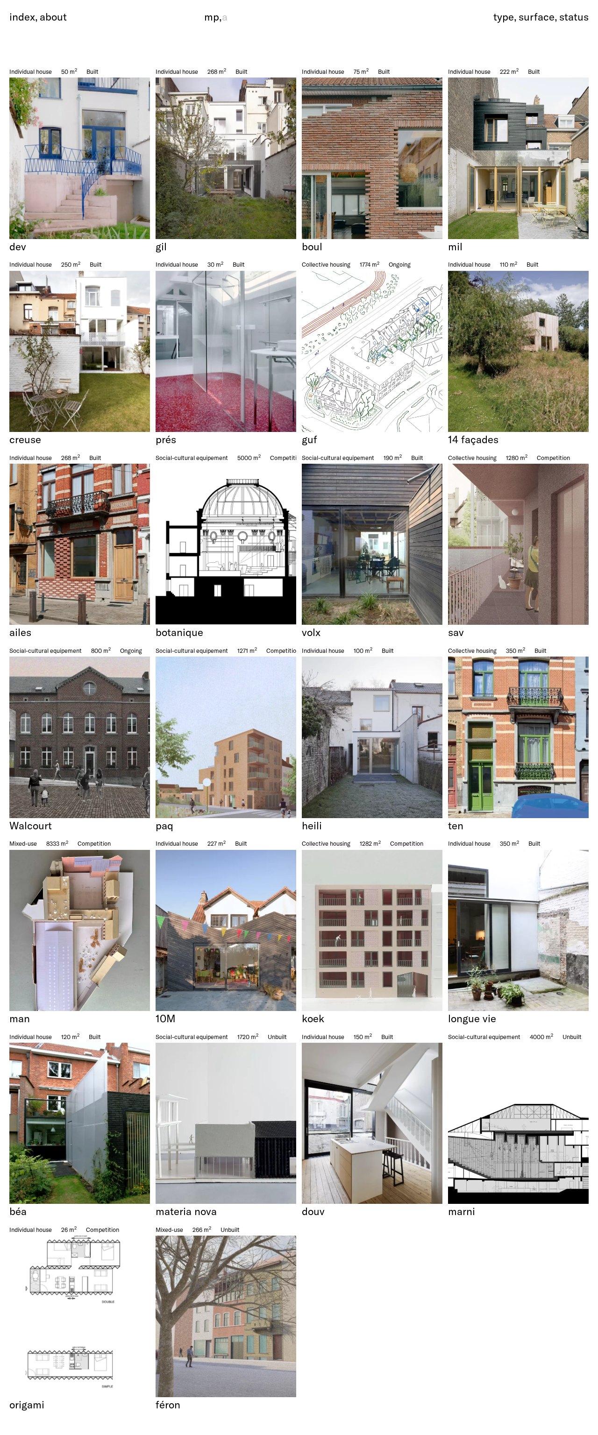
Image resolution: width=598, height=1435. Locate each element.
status (574, 17)
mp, (216, 16)
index (22, 16)
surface (537, 17)
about (53, 16)
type (503, 17)
